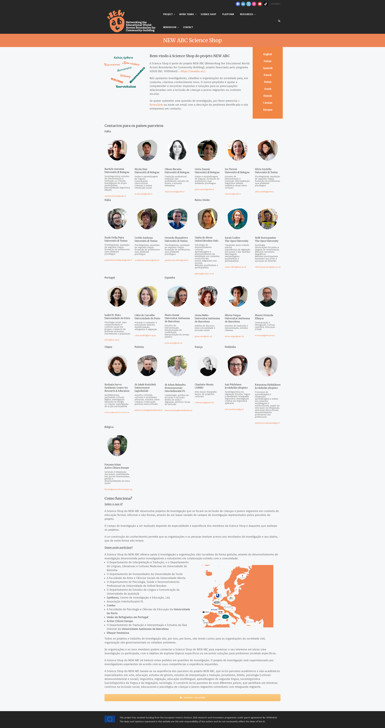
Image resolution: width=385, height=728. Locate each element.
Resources (247, 14)
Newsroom (170, 27)
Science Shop (208, 14)
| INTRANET (274, 4)
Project (168, 14)
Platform (228, 14)
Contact (188, 27)
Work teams (187, 14)
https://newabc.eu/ (193, 71)
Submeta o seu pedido (194, 697)
